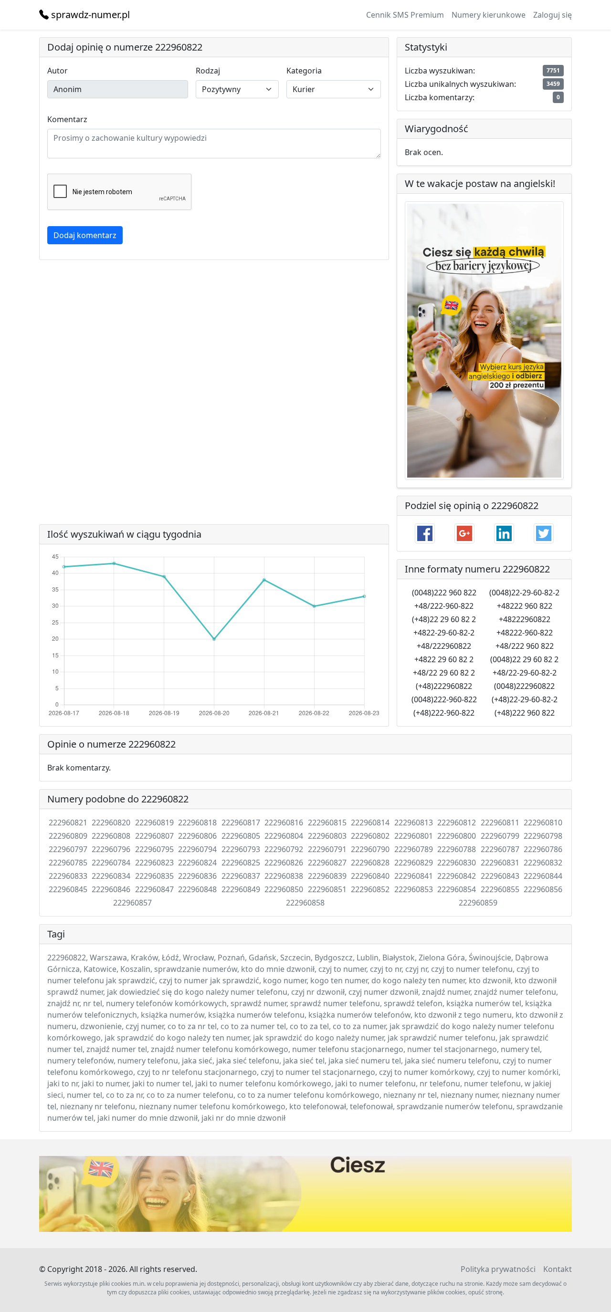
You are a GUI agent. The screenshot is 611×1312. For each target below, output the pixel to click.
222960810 (543, 822)
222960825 (240, 862)
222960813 (413, 822)
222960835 (154, 876)
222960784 (111, 862)
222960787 (500, 849)
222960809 (68, 836)
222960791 (327, 849)
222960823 (154, 862)
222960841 (413, 876)
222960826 (283, 862)
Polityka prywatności (498, 1269)
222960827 (327, 862)
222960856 (543, 889)
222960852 (370, 889)
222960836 (197, 876)
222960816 (283, 822)
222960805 (240, 836)
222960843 (500, 876)
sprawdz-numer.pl (89, 14)
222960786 (543, 849)
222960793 (240, 849)
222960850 (283, 889)
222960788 (456, 849)
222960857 (132, 902)
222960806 (197, 836)
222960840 (370, 876)
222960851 (327, 889)
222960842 (456, 876)
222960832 (543, 862)
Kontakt (557, 1269)
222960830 (456, 862)
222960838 (283, 876)
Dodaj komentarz (84, 235)
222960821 (68, 822)
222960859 (478, 902)
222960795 (154, 849)
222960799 (500, 836)
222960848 (197, 889)
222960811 (500, 822)
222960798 (543, 836)
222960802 (370, 836)
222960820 (111, 822)
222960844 (543, 876)
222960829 (413, 862)
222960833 (68, 876)
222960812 (456, 822)
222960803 (327, 836)
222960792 (283, 849)
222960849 (240, 889)
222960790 (370, 849)
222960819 (154, 822)
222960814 (370, 822)
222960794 (197, 849)
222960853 (413, 889)
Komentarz (67, 119)
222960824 (197, 862)
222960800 (456, 836)
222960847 (154, 889)
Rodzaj (208, 70)
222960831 (500, 862)
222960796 (111, 849)
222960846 (111, 889)
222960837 (240, 876)
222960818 (197, 822)
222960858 (305, 902)
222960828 (370, 862)
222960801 (413, 836)
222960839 (327, 876)
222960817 (240, 822)
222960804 (283, 836)
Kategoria (304, 70)
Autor (57, 70)
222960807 (154, 836)
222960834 (111, 876)
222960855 (500, 889)
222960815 (327, 822)
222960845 (68, 889)
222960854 (456, 889)
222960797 (68, 849)
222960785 (68, 862)
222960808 (111, 836)
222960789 (413, 849)
